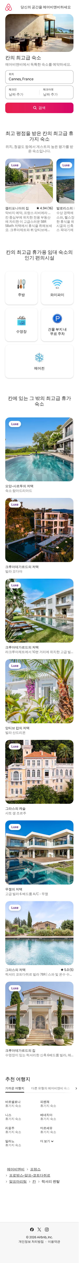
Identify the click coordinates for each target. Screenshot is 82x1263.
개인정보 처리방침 (31, 1242)
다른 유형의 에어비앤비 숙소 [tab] (50, 1088)
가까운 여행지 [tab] (14, 1088)
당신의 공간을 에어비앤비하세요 (46, 7)
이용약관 (54, 1242)
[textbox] (22, 94)
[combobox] (39, 79)
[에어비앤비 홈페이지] (8, 7)
